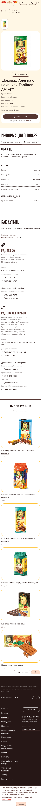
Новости (5, 726)
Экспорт (4, 774)
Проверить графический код (28, 728)
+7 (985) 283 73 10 (9, 295)
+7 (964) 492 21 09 (9, 369)
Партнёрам (6, 737)
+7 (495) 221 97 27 (9, 281)
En (39, 3)
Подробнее (6, 799)
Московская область (10, 237)
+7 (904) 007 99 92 (9, 383)
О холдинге (6, 722)
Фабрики (5, 717)
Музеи (4, 752)
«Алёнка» (28, 121)
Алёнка (9, 94)
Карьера (4, 741)
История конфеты (30, 142)
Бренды (4, 713)
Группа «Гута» (7, 779)
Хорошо (21, 804)
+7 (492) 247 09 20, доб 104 (13, 352)
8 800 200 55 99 (30, 716)
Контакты (5, 757)
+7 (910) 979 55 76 (9, 376)
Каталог (4, 709)
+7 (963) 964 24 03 (9, 298)
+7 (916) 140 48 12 (9, 278)
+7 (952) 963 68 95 (9, 389)
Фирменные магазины (6, 769)
